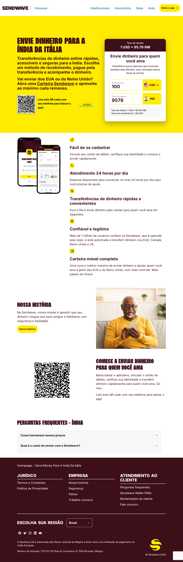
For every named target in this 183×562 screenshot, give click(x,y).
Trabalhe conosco (100, 8)
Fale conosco (129, 504)
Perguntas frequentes (135, 487)
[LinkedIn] (35, 533)
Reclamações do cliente (136, 498)
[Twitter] (24, 533)
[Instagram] (30, 533)
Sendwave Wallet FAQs (135, 493)
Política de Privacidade (32, 488)
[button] (89, 435)
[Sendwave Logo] (15, 8)
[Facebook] (19, 533)
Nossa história (123, 8)
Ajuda (151, 8)
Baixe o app (168, 7)
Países (139, 8)
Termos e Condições (31, 482)
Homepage (24, 465)
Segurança (76, 488)
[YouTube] (40, 533)
